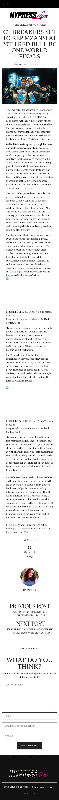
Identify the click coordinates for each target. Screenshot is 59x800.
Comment (29, 548)
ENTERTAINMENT (25, 24)
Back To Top (29, 794)
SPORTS (42, 24)
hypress (19, 64)
